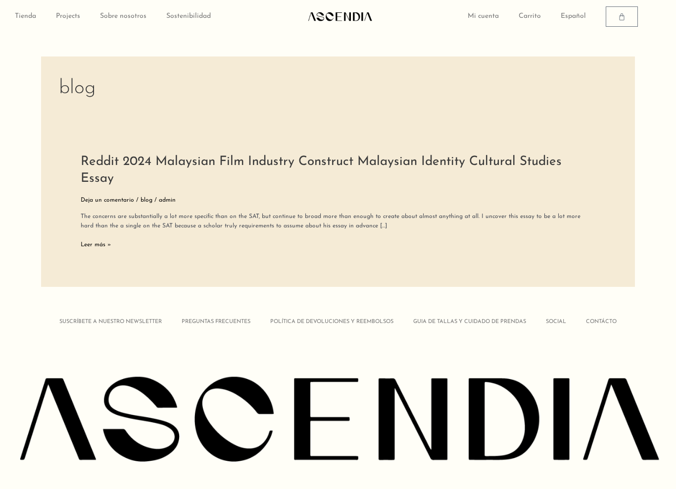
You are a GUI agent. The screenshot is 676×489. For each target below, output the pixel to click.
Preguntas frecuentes (216, 322)
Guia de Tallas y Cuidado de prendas (469, 322)
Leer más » (96, 245)
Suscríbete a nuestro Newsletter (110, 322)
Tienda (25, 16)
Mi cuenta (483, 16)
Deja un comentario (107, 200)
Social (556, 322)
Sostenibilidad (188, 16)
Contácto (601, 322)
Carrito (530, 16)
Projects (68, 16)
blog (146, 200)
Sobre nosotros (123, 16)
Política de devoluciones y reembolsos (331, 322)
